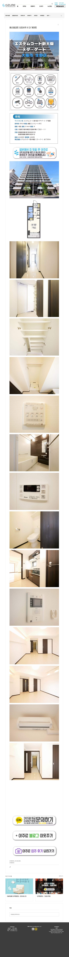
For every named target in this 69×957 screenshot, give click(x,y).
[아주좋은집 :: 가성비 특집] (49, 886)
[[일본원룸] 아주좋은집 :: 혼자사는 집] (19, 886)
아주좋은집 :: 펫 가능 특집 (15, 860)
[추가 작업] (58, 24)
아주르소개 (23, 15)
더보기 (48, 15)
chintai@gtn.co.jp (13, 930)
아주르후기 (29, 15)
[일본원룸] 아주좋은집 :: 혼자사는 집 (16, 896)
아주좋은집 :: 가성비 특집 (43, 896)
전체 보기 (61, 876)
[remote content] (34, 797)
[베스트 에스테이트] (33, 929)
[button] (61, 15)
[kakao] (36, 929)
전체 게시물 (7, 15)
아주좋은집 (42, 15)
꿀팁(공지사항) (15, 15)
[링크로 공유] (10, 867)
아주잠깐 (35, 15)
